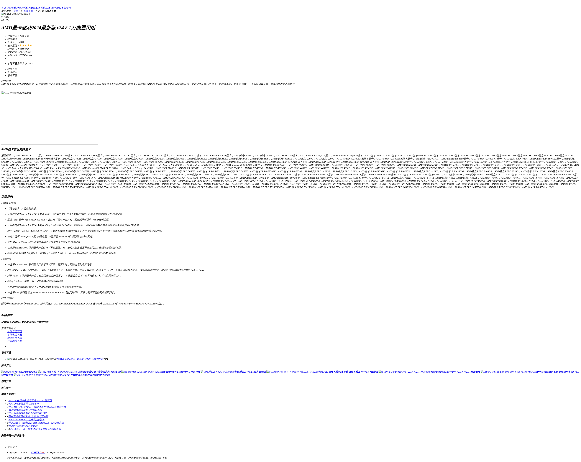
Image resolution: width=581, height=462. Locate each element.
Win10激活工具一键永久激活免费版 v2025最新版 (35, 429)
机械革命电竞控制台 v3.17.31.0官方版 (28, 416)
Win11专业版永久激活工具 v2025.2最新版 (30, 400)
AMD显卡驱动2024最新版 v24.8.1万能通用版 (80, 359)
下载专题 (66, 8)
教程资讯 (56, 8)
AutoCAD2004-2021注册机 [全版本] (26, 419)
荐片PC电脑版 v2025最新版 (23, 426)
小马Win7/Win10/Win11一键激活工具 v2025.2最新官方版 (37, 407)
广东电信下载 (14, 341)
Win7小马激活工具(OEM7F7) (23, 403)
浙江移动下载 (14, 338)
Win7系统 (12, 8)
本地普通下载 (14, 331)
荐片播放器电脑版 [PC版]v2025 (25, 410)
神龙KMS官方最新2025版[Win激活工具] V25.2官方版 (36, 422)
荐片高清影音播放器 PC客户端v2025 (27, 413)
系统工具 (45, 8)
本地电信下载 (14, 334)
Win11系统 (34, 8)
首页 (3, 8)
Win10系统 (22, 8)
